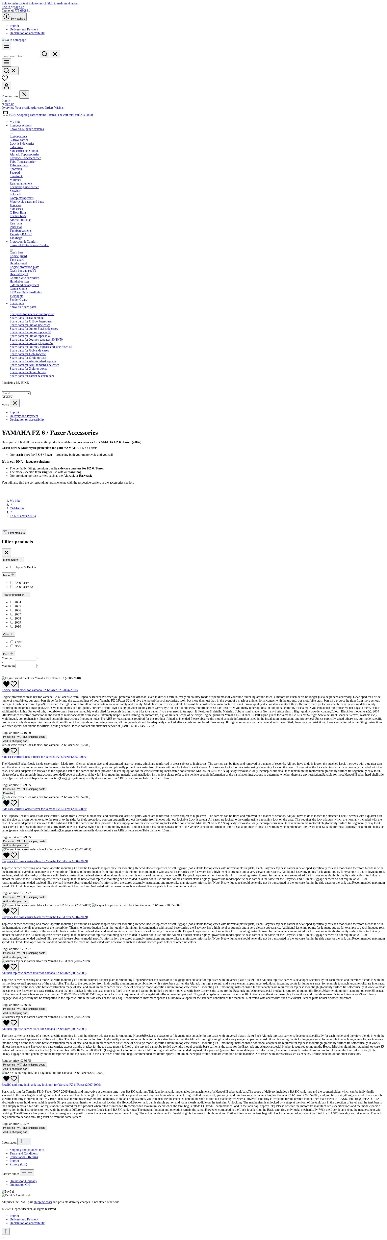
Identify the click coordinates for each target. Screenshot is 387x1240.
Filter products (16, 532)
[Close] (3, 1237)
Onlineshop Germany (23, 1181)
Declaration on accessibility (27, 33)
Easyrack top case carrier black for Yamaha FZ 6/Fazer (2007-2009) (45, 917)
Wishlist (59, 107)
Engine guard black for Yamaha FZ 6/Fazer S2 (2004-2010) (40, 690)
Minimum (20, 658)
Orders (49, 107)
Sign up (19, 7)
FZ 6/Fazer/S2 (24, 586)
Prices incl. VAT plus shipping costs (24, 736)
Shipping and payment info (27, 1149)
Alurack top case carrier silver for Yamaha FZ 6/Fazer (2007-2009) (44, 973)
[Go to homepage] (14, 40)
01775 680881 (20, 10)
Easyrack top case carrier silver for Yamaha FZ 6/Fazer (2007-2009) (45, 861)
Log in (6, 7)
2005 (18, 606)
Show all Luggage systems (27, 129)
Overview (8, 107)
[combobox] (20, 56)
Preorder (8, 793)
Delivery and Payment (24, 29)
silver (18, 642)
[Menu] (6, 46)
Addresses (38, 107)
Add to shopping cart (15, 741)
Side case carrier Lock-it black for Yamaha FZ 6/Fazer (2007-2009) (44, 756)
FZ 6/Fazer (22, 582)
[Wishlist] (5, 80)
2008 (18, 618)
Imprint (14, 25)
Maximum (20, 666)
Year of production (14, 594)
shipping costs (43, 1202)
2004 (18, 602)
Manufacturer (11, 559)
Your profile (23, 107)
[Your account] (6, 86)
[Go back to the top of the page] (6, 1231)
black (18, 646)
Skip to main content (15, 3)
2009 (18, 622)
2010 (18, 626)
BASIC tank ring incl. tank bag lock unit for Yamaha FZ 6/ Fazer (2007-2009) (51, 1084)
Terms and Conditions (24, 1153)
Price (6, 654)
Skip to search (38, 3)
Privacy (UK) (18, 1164)
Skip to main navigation (62, 3)
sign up (9, 104)
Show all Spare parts (23, 307)
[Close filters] (6, 553)
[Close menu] (24, 94)
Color (6, 634)
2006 (18, 610)
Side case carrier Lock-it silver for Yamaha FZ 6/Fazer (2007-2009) (44, 809)
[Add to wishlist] (10, 684)
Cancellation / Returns (24, 1157)
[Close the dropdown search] (55, 54)
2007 (18, 614)
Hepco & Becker (25, 567)
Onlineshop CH (20, 1184)
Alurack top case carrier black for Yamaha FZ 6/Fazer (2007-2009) (44, 1028)
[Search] (44, 54)
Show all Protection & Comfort (29, 245)
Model (7, 575)
